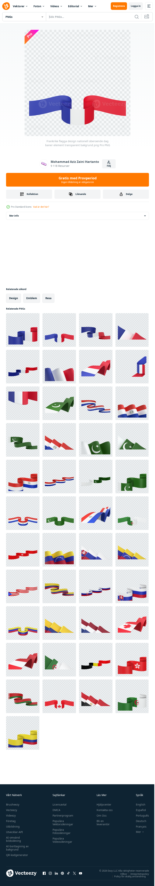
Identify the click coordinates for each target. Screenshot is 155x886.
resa (48, 298)
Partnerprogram (62, 815)
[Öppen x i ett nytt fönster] (74, 873)
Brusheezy (12, 804)
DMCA (55, 810)
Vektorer (18, 6)
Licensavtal (59, 804)
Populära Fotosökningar (61, 831)
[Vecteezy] (6, 6)
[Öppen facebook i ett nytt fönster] (44, 873)
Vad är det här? (41, 206)
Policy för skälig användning (127, 876)
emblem (31, 298)
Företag (11, 821)
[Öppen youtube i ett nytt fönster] (80, 873)
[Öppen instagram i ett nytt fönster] (50, 873)
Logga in (136, 6)
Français (138, 826)
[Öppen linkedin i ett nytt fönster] (56, 873)
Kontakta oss (103, 810)
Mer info (14, 215)
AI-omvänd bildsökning (13, 839)
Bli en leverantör (101, 822)
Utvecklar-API (14, 832)
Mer (90, 6)
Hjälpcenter (102, 804)
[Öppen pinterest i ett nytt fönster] (62, 873)
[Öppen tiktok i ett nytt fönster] (68, 873)
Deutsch (138, 821)
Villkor (120, 873)
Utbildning (13, 826)
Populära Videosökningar (61, 840)
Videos (54, 6)
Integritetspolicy (137, 873)
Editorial (73, 6)
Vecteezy (11, 810)
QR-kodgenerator (17, 855)
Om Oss (100, 815)
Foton (37, 6)
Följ (109, 165)
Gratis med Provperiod (78, 180)
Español (138, 810)
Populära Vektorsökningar (62, 822)
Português (139, 815)
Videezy (11, 815)
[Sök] (136, 16)
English (138, 804)
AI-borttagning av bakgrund (17, 847)
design (13, 298)
